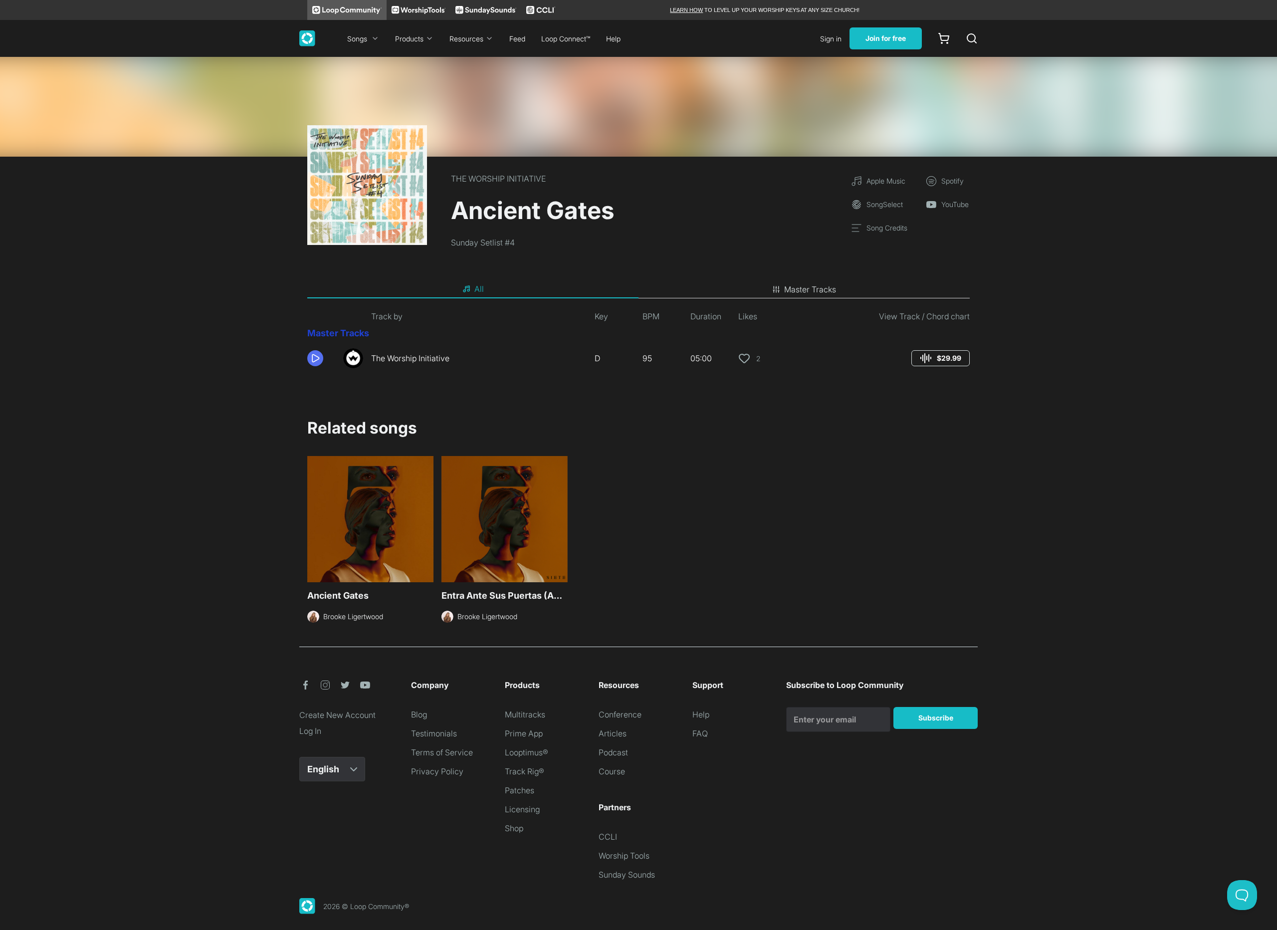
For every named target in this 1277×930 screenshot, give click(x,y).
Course (612, 771)
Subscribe (935, 717)
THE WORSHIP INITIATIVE (498, 179)
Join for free (885, 38)
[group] (940, 358)
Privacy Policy (437, 771)
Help (613, 38)
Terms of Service (442, 752)
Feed (517, 38)
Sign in (831, 38)
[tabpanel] (638, 343)
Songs (357, 38)
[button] (321, 358)
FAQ (700, 733)
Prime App (524, 733)
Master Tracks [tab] (810, 289)
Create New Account (337, 715)
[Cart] (944, 38)
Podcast (613, 752)
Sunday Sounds (627, 875)
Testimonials (434, 733)
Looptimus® (526, 752)
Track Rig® (524, 771)
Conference (620, 714)
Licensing (522, 809)
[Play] (315, 358)
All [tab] (479, 289)
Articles (613, 733)
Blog (419, 714)
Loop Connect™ (565, 38)
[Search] (972, 38)
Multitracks (525, 714)
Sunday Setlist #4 (483, 242)
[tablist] (638, 289)
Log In (310, 731)
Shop (514, 828)
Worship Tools (624, 856)
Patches (519, 790)
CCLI (608, 837)
